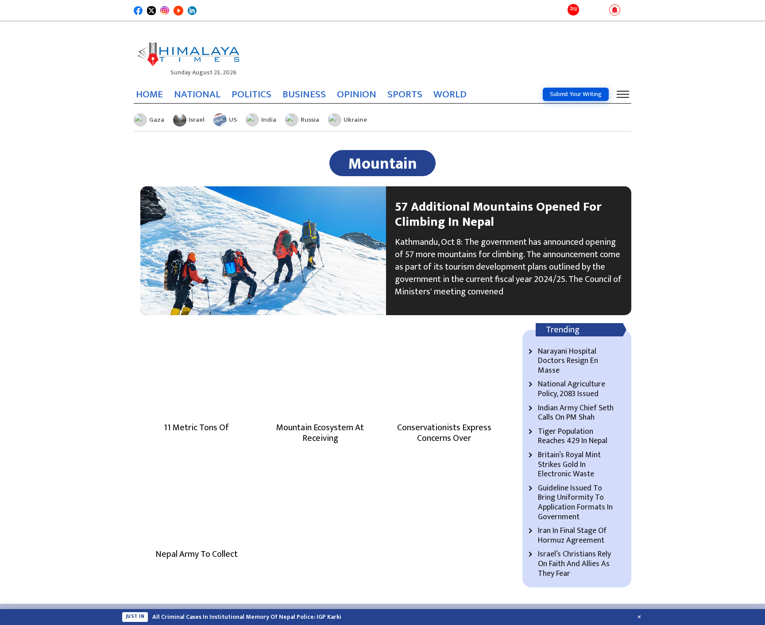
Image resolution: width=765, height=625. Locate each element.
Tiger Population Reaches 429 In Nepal (572, 436)
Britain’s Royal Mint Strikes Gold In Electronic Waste (569, 465)
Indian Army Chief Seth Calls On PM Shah (576, 413)
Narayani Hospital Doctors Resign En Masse (568, 361)
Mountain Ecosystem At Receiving (320, 433)
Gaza (156, 119)
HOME (149, 94)
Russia (310, 119)
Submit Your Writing (576, 94)
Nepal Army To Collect (196, 554)
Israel (197, 119)
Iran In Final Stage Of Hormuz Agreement (572, 535)
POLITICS (251, 94)
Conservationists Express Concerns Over (444, 433)
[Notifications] (614, 10)
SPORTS (404, 94)
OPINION (356, 94)
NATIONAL (197, 94)
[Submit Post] (600, 10)
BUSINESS (304, 94)
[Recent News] (587, 10)
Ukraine (355, 119)
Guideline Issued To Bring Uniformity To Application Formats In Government (575, 503)
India (268, 119)
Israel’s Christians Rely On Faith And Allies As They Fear (574, 564)
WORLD (450, 94)
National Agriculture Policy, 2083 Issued (571, 389)
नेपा (573, 9)
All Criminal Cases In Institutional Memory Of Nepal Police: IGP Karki (246, 617)
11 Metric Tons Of (196, 427)
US (233, 119)
